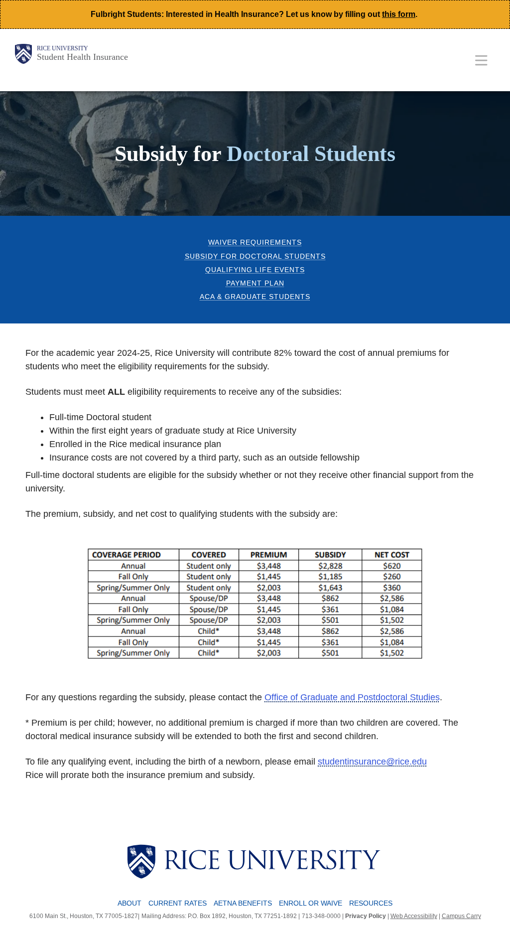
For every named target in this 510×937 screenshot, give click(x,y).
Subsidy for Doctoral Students (255, 256)
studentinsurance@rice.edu (372, 762)
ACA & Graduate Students (255, 297)
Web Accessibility (413, 916)
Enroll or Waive (310, 903)
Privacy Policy (365, 916)
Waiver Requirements (255, 242)
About (129, 903)
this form (398, 14)
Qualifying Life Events (255, 270)
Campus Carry (461, 916)
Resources (370, 903)
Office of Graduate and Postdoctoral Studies (352, 697)
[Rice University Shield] (23, 54)
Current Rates (177, 903)
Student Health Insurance (82, 57)
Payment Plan (255, 283)
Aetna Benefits (243, 903)
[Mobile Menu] (481, 60)
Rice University (62, 48)
